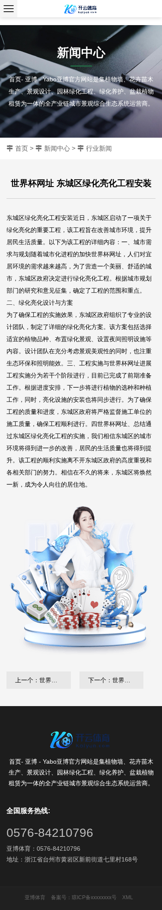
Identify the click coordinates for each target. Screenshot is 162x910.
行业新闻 (99, 148)
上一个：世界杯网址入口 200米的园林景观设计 (43, 680)
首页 (21, 148)
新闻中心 (57, 148)
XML (127, 897)
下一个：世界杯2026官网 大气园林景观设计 (116, 680)
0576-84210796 (49, 832)
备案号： (61, 897)
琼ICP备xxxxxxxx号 (94, 897)
